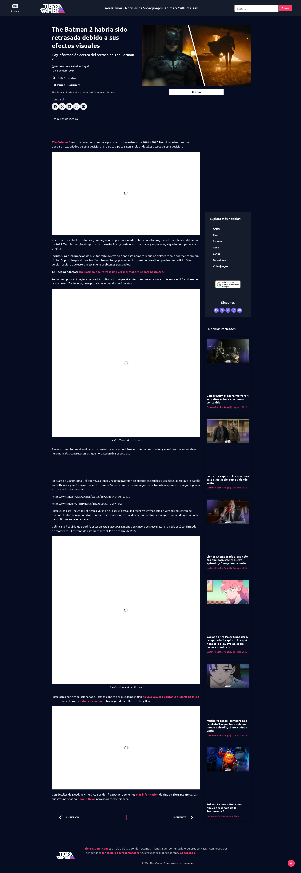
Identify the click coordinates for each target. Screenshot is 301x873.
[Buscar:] (256, 8)
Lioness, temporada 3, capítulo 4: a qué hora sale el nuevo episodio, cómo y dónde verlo (227, 560)
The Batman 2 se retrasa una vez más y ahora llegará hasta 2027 (122, 271)
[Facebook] (216, 310)
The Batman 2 (61, 142)
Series (216, 253)
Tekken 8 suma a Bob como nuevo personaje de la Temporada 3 (225, 807)
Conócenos (187, 852)
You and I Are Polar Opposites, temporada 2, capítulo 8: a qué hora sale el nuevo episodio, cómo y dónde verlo (227, 642)
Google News (86, 799)
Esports (217, 241)
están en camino (91, 701)
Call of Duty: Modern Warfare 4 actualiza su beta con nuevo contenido (228, 399)
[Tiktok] (233, 310)
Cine (198, 92)
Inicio (60, 84)
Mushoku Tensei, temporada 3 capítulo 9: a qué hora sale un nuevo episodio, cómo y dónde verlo (227, 726)
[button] (55, 106)
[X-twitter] (222, 310)
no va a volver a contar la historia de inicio (171, 696)
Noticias (72, 84)
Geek (216, 247)
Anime (217, 228)
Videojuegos (220, 266)
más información (147, 794)
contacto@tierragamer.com (120, 852)
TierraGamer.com (96, 848)
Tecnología (219, 260)
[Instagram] (227, 310)
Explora (15, 11)
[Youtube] (239, 310)
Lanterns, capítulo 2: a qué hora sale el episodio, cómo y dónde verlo (228, 479)
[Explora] (15, 6)
